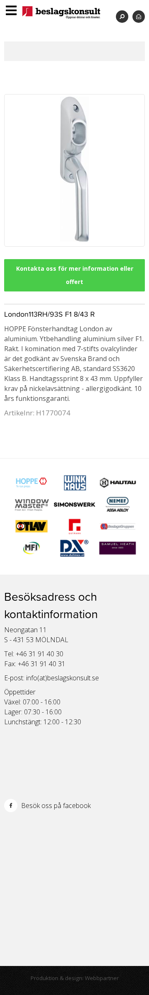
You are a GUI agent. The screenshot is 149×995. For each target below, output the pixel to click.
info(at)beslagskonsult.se (62, 677)
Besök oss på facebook (55, 805)
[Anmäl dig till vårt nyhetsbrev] (138, 16)
